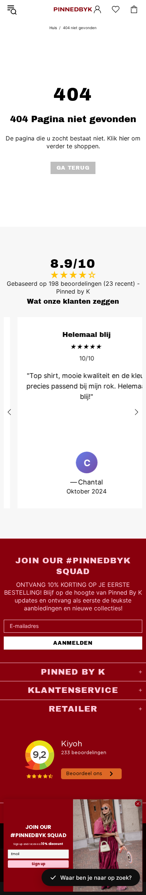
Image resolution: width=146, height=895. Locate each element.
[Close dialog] (138, 803)
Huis (53, 27)
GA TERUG (73, 168)
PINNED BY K (73, 9)
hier (124, 138)
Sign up (38, 863)
